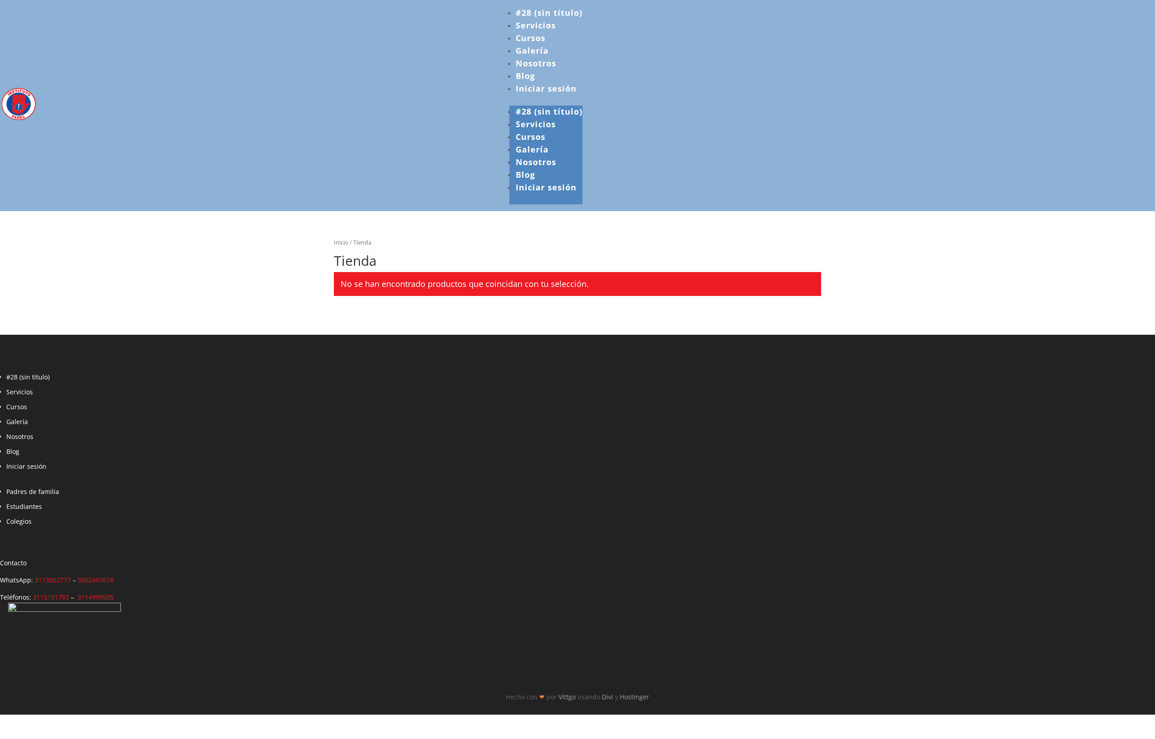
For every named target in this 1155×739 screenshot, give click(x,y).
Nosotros (536, 63)
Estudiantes (24, 506)
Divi (607, 697)
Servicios (536, 25)
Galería (532, 50)
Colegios (19, 521)
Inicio (341, 242)
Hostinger (634, 697)
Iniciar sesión (546, 88)
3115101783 (51, 597)
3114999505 (96, 597)
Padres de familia (32, 491)
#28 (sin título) (549, 12)
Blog (525, 75)
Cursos (530, 37)
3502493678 (96, 580)
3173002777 (53, 580)
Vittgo (567, 697)
